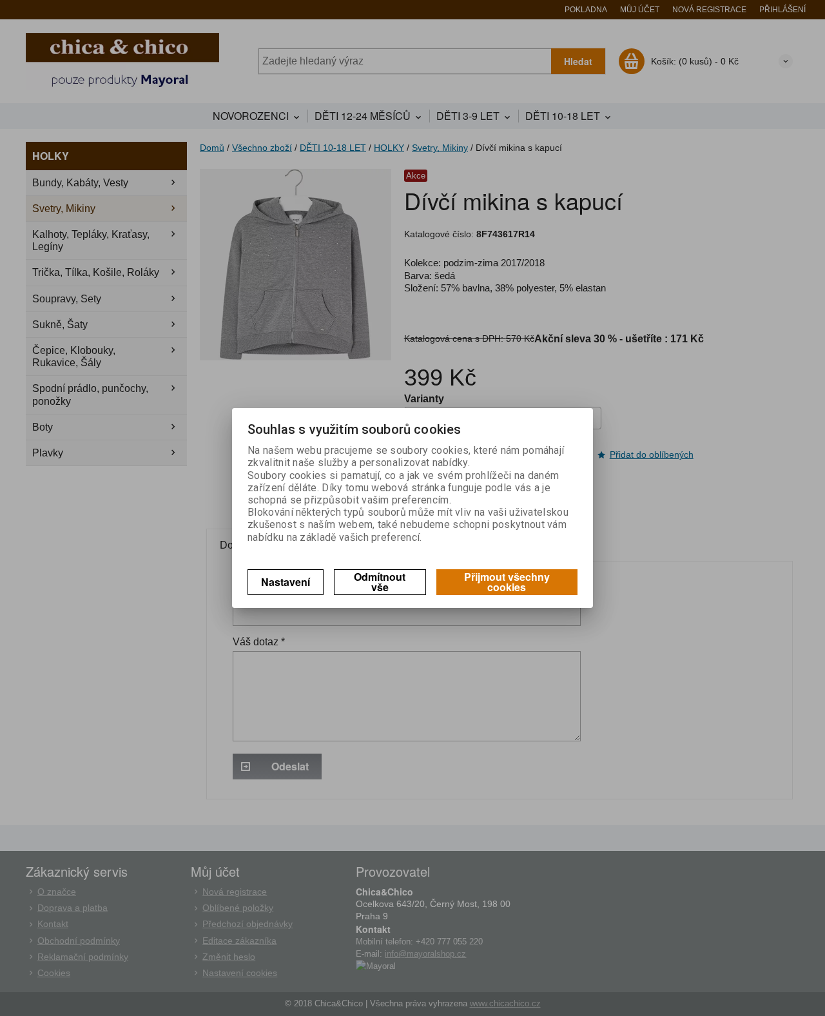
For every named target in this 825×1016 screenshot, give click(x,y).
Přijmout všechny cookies (507, 581)
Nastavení (285, 581)
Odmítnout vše (379, 581)
